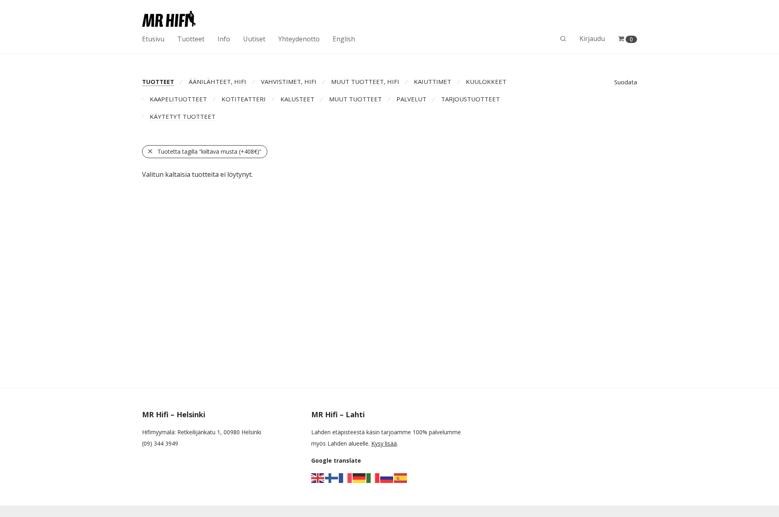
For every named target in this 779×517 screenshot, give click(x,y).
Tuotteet (190, 38)
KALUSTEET (297, 99)
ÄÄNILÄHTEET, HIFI (217, 81)
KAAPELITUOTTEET (178, 99)
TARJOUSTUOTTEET (470, 99)
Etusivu (153, 38)
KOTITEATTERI (244, 99)
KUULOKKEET (486, 81)
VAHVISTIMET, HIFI (288, 81)
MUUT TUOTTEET (355, 99)
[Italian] (373, 477)
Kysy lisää (384, 443)
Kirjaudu (592, 38)
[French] (346, 477)
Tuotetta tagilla (209, 151)
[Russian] (387, 477)
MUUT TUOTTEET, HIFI (365, 81)
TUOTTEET (158, 81)
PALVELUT (411, 99)
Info (223, 38)
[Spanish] (401, 477)
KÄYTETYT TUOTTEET (182, 116)
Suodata (625, 82)
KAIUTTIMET (432, 81)
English (344, 38)
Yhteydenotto (299, 38)
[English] (318, 477)
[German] (359, 477)
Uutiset (254, 38)
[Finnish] (332, 477)
